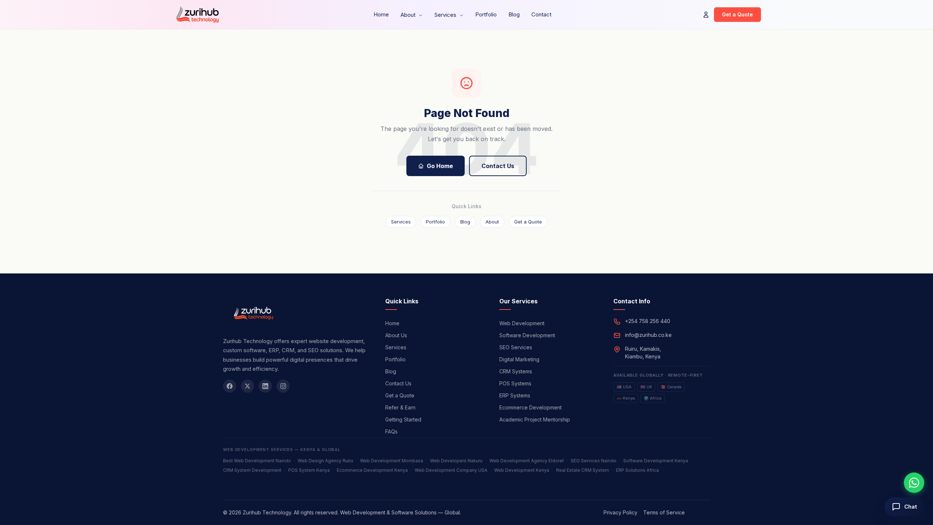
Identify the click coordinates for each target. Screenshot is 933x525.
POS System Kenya (309, 470)
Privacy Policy (620, 512)
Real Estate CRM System (582, 470)
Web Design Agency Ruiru (325, 460)
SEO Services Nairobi (593, 460)
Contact (541, 14)
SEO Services (515, 347)
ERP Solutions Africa (637, 470)
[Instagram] (283, 386)
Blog (514, 14)
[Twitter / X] (247, 386)
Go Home (440, 166)
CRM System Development (252, 470)
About (409, 14)
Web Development (521, 323)
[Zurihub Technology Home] (197, 14)
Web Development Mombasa (391, 460)
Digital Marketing (519, 359)
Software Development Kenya (655, 460)
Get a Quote (737, 14)
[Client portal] (706, 14)
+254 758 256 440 (647, 321)
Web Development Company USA (451, 470)
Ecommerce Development (530, 407)
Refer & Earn (400, 407)
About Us (396, 335)
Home (381, 14)
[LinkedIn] (265, 386)
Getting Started (403, 419)
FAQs (391, 431)
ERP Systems (514, 395)
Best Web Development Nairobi (257, 460)
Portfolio (486, 14)
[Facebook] (229, 386)
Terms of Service (664, 512)
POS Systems (515, 383)
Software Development (527, 335)
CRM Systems (515, 371)
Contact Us (497, 166)
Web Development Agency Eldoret (526, 460)
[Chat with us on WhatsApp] (914, 482)
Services (446, 14)
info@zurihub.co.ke (648, 335)
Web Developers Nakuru (456, 460)
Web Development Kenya (521, 470)
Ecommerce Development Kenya (372, 470)
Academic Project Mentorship (534, 419)
